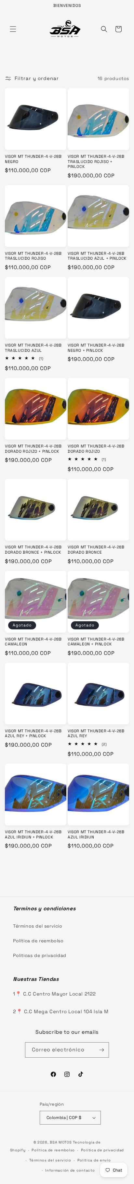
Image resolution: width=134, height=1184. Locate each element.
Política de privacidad (102, 1150)
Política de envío (94, 1160)
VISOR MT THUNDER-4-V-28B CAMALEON (33, 642)
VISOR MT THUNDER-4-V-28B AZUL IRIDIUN (96, 835)
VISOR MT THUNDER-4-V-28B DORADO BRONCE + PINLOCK (33, 550)
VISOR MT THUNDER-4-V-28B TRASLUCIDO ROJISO (33, 256)
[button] (13, 29)
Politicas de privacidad (39, 955)
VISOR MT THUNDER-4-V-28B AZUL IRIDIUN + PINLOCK (33, 835)
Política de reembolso (38, 941)
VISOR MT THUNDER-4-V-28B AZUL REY (96, 734)
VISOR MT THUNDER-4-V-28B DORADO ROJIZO (96, 449)
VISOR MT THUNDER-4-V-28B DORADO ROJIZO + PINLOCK (33, 449)
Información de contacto (70, 1170)
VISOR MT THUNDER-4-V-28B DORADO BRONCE (96, 550)
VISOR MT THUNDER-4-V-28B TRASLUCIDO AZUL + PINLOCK (97, 256)
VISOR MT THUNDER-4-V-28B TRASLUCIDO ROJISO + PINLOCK (96, 161)
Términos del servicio (37, 926)
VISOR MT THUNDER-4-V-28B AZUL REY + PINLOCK (33, 734)
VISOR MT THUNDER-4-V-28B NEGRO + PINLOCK (96, 348)
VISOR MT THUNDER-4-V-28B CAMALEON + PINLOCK (96, 642)
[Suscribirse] (101, 1050)
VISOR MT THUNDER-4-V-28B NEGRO (33, 159)
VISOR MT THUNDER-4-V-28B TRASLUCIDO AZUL (33, 348)
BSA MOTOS (61, 1142)
